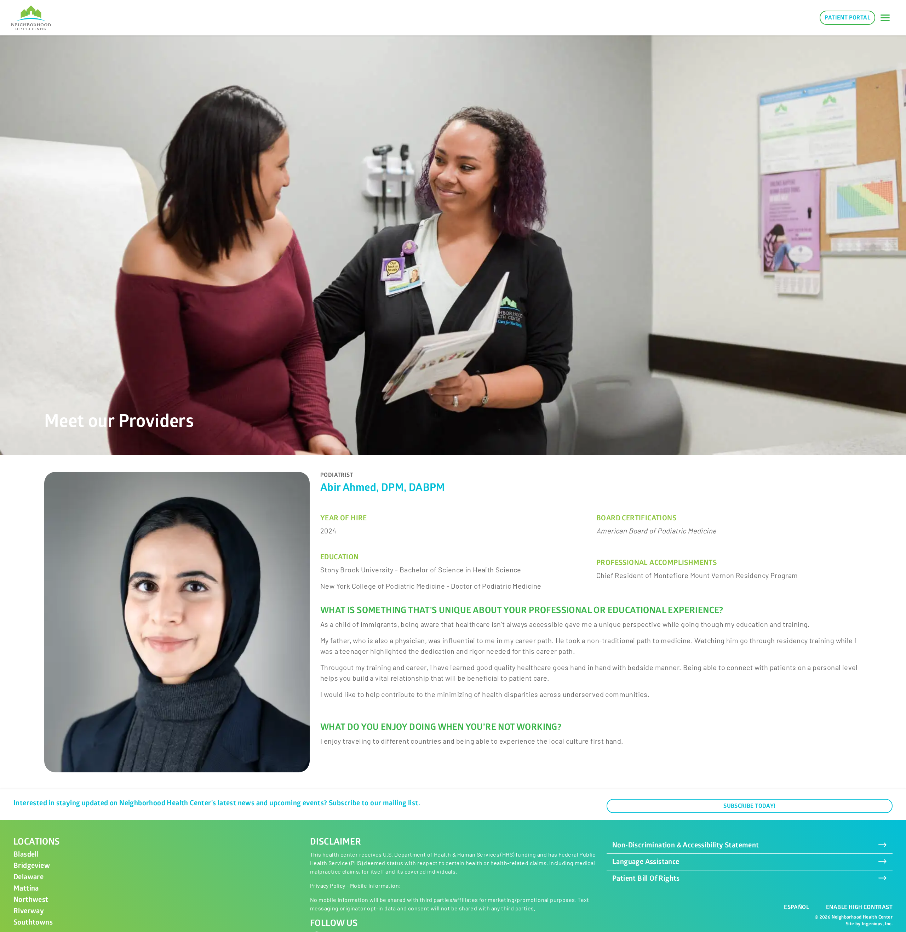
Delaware (28, 877)
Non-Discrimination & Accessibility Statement (685, 845)
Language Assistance (646, 861)
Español (796, 907)
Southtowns (33, 922)
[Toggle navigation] (885, 18)
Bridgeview (31, 865)
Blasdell (26, 854)
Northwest (30, 899)
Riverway (28, 911)
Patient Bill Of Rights (646, 878)
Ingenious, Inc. (877, 924)
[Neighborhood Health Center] (31, 17)
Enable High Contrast (859, 907)
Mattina (26, 888)
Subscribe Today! (749, 806)
